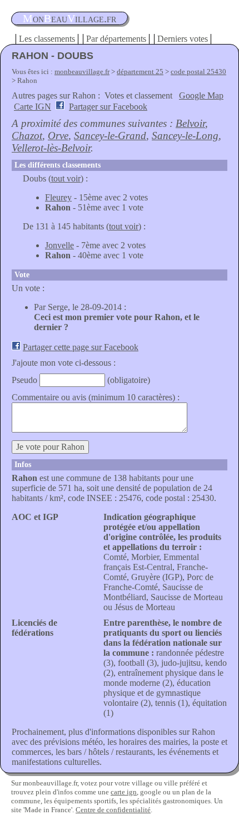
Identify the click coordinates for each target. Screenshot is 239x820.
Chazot (27, 135)
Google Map (201, 95)
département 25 (140, 71)
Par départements (116, 38)
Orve (58, 135)
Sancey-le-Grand (110, 135)
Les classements (47, 38)
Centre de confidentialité (113, 810)
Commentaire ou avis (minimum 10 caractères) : (96, 397)
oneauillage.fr (69, 18)
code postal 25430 (198, 71)
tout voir (66, 178)
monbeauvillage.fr (81, 71)
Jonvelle (59, 245)
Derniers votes (182, 38)
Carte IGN (32, 106)
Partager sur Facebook (108, 106)
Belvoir (190, 123)
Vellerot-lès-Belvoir (51, 148)
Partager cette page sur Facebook (80, 347)
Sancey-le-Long (185, 135)
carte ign (124, 792)
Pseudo (24, 380)
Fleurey (58, 197)
